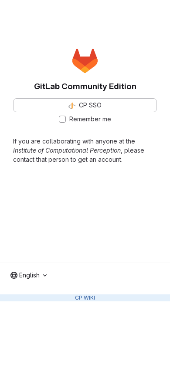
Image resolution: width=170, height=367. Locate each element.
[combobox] (29, 275)
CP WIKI (85, 297)
